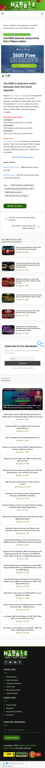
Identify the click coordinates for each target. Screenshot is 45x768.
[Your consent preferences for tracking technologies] (4, 764)
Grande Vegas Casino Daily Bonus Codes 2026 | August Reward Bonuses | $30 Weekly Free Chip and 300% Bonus (23, 567)
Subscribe (12, 738)
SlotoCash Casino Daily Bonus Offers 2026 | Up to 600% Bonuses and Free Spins (28, 248)
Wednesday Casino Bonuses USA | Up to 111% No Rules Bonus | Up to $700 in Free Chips (22, 471)
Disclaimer (10, 708)
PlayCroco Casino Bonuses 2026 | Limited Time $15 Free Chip (22, 460)
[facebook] (6, 662)
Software (13, 25)
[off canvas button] (2, 14)
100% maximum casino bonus (22, 185)
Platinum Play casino (11, 167)
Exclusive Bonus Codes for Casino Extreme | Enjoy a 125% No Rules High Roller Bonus (22, 506)
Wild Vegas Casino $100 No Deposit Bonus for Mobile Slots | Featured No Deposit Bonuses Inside (22, 416)
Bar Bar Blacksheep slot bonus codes (19, 189)
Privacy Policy (11, 705)
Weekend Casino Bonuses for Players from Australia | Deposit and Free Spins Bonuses (22, 529)
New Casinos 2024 (13, 690)
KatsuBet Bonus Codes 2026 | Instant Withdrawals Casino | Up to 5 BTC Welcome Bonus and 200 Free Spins (28, 328)
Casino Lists (10, 687)
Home (5, 25)
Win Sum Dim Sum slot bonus (16, 196)
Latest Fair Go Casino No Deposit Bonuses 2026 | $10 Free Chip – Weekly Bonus (22, 606)
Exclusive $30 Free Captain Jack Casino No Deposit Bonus (22, 427)
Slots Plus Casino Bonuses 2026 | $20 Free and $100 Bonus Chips (22, 594)
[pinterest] (15, 662)
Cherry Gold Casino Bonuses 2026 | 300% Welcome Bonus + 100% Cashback (28, 311)
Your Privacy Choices (15, 763)
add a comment (16, 206)
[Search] (42, 14)
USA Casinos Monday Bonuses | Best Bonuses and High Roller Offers (22, 518)
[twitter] (10, 662)
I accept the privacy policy (23, 368)
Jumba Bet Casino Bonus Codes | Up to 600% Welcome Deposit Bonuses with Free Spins (29, 296)
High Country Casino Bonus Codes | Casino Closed (22, 483)
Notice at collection (7, 766)
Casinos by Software (13, 683)
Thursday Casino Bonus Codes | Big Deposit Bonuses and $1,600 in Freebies (22, 495)
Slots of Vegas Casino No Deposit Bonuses (23, 438)
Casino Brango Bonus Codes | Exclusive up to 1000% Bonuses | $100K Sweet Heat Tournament (23, 541)
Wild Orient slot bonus (13, 192)
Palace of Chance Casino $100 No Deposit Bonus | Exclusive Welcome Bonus (22, 448)
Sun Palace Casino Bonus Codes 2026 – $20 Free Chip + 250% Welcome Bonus (22, 629)
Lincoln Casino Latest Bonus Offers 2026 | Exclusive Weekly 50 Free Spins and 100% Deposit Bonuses (28, 265)
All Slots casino (9, 175)
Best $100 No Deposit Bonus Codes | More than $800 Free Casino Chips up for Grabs (22, 407)
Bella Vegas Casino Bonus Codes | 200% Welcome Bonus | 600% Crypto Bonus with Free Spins (28, 281)
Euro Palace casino (22, 34)
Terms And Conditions (14, 711)
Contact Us (10, 715)
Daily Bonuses (11, 677)
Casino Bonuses (12, 680)
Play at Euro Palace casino (22, 157)
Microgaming (23, 25)
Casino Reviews (12, 693)
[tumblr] (20, 662)
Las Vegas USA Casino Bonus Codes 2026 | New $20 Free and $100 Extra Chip (22, 617)
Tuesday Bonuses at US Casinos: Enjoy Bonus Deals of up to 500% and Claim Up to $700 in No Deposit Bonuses (22, 581)
